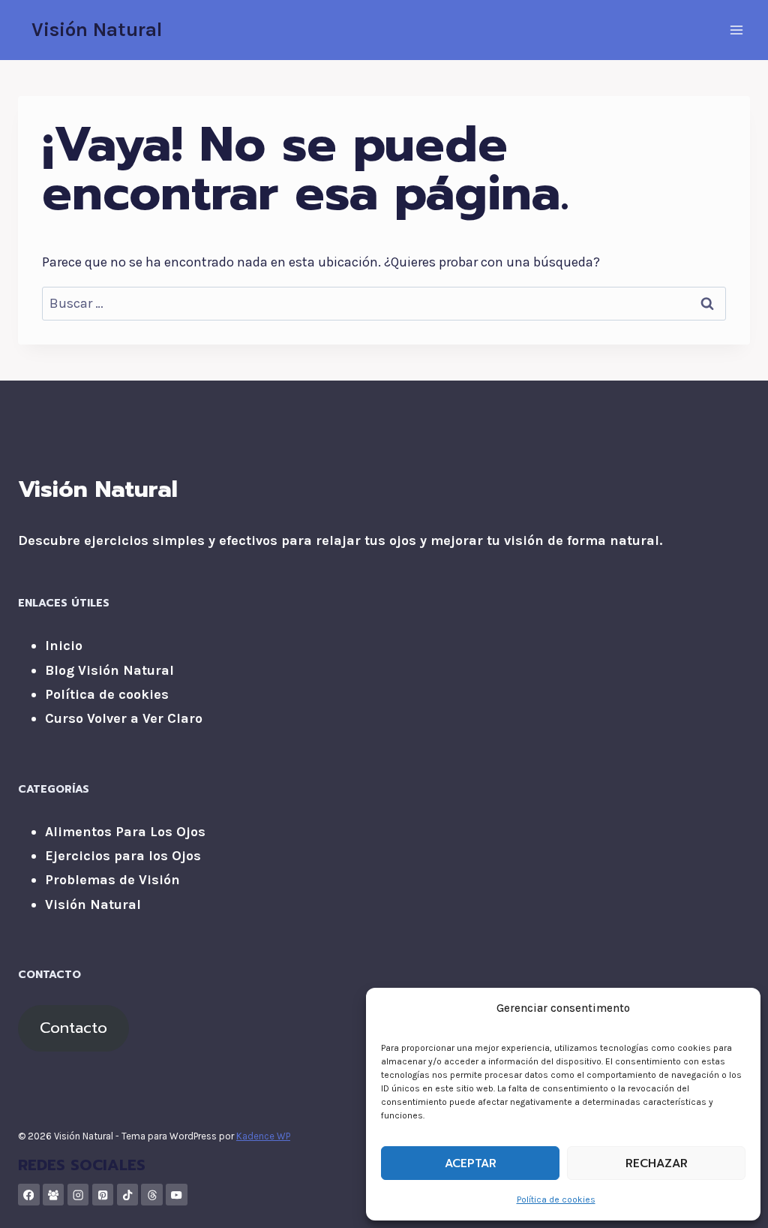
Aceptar (470, 1163)
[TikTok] (128, 1194)
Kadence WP (263, 1136)
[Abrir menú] (736, 29)
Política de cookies (556, 1199)
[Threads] (152, 1194)
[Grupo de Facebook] (53, 1194)
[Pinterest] (103, 1194)
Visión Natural (93, 904)
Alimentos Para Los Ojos (125, 831)
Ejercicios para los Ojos (123, 855)
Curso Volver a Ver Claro (123, 718)
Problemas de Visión (112, 879)
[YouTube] (177, 1194)
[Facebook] (29, 1194)
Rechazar (657, 1163)
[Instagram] (78, 1194)
